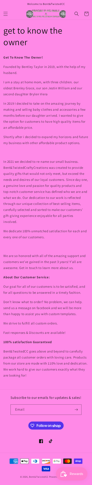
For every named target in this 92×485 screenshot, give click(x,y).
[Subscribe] (76, 409)
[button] (5, 14)
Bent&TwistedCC (38, 476)
